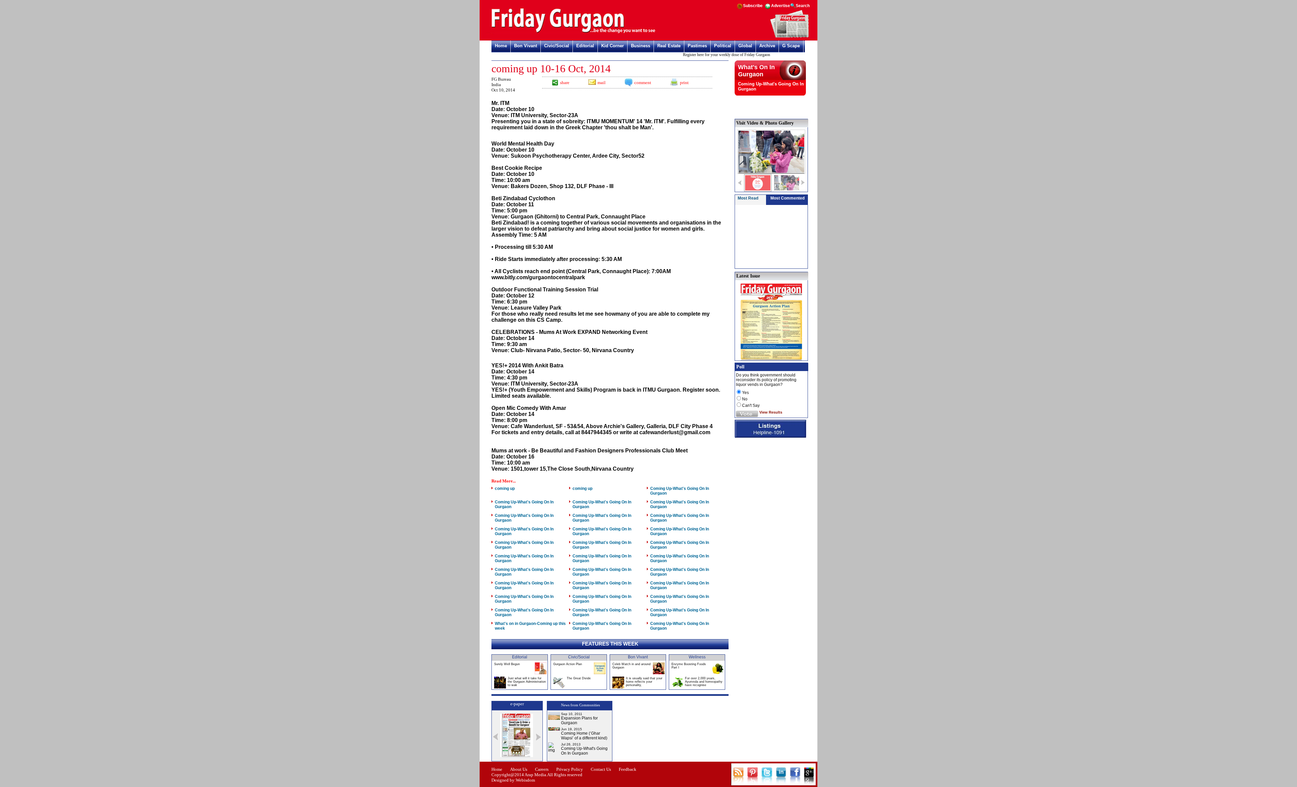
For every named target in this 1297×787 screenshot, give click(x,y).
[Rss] (739, 8)
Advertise (780, 5)
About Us (518, 769)
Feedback (627, 769)
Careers (542, 769)
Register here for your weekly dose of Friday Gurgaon (709, 54)
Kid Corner (612, 45)
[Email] (591, 83)
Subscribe (753, 5)
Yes (745, 392)
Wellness (697, 657)
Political (722, 45)
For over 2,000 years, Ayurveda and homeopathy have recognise (703, 682)
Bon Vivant (525, 45)
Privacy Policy (569, 769)
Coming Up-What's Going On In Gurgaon (584, 751)
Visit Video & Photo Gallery (765, 123)
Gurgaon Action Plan (567, 664)
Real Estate (669, 45)
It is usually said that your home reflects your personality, (644, 682)
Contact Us (601, 769)
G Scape (791, 45)
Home (501, 45)
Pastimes (697, 45)
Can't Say (751, 405)
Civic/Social (556, 45)
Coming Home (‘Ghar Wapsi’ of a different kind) (584, 735)
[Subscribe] (789, 36)
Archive (767, 45)
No (744, 399)
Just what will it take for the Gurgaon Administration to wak (527, 682)
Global (745, 45)
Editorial (585, 45)
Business (640, 45)
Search (803, 5)
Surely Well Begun (507, 664)
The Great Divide (579, 678)
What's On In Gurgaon (756, 71)
